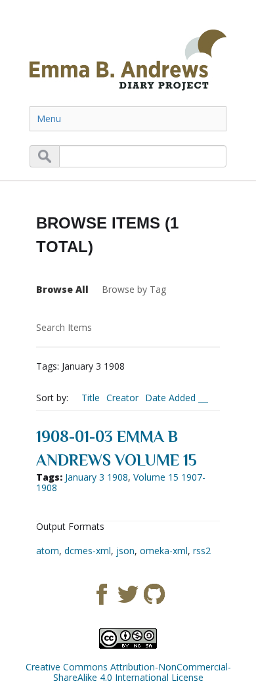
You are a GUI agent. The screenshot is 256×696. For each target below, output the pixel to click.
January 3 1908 (96, 477)
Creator (122, 397)
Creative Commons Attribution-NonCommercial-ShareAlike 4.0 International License (128, 672)
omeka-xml (164, 550)
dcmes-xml (87, 550)
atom (47, 550)
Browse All (62, 289)
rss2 (202, 550)
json (125, 550)
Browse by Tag (134, 289)
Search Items (64, 327)
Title (90, 397)
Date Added (171, 397)
